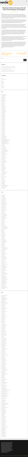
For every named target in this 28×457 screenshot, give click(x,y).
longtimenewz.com (3, 422)
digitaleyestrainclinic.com (4, 277)
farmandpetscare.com (4, 348)
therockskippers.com (3, 270)
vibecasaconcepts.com (4, 379)
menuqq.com (2, 442)
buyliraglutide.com (3, 110)
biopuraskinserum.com (4, 257)
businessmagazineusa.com (4, 382)
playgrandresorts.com (4, 432)
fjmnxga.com (3, 252)
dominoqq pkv (8, 442)
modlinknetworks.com (4, 421)
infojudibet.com (3, 305)
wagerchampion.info (3, 369)
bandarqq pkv (2, 450)
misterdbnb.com (3, 401)
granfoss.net (2, 271)
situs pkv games (10, 443)
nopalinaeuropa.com (3, 187)
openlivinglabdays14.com (4, 142)
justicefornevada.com (3, 345)
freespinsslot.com (3, 330)
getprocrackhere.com (3, 416)
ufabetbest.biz (3, 126)
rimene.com (2, 261)
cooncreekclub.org (3, 198)
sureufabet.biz (3, 127)
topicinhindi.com (3, 297)
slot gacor (2, 78)
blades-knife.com (3, 362)
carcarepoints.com (3, 160)
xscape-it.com (3, 146)
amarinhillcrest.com (3, 221)
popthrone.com (3, 309)
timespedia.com (3, 235)
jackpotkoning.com (3, 420)
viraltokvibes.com (3, 216)
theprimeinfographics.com (4, 395)
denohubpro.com (3, 361)
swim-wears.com (3, 206)
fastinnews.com (3, 417)
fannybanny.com (3, 418)
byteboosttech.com (3, 106)
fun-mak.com (3, 399)
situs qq (3, 443)
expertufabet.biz (3, 115)
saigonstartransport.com (4, 253)
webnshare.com (3, 341)
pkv (1, 80)
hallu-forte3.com (3, 268)
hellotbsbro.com (3, 347)
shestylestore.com (3, 435)
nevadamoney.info (3, 260)
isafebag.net (2, 224)
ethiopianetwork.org (3, 343)
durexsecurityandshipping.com (5, 150)
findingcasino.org (3, 365)
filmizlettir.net (3, 196)
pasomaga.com (3, 184)
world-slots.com (3, 310)
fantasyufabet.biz (3, 116)
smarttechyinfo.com (3, 325)
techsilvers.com (3, 164)
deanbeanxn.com (3, 307)
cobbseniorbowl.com (3, 148)
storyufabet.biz (3, 129)
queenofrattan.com (3, 359)
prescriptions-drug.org (4, 214)
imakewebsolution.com (4, 311)
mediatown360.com (3, 276)
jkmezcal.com (3, 402)
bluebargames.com (3, 202)
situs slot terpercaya (7, 445)
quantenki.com (3, 381)
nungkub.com (3, 179)
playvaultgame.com (3, 431)
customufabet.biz (3, 128)
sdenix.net (2, 220)
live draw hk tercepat (3, 79)
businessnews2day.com (4, 385)
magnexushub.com (3, 107)
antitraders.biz (3, 144)
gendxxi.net (2, 376)
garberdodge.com (3, 205)
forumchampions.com (4, 201)
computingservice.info (4, 349)
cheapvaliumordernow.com (4, 396)
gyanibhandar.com (3, 112)
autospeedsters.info (3, 368)
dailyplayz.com (3, 415)
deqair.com (2, 163)
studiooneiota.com (3, 364)
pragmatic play (3, 445)
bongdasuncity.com (3, 328)
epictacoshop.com (3, 256)
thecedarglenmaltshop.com (4, 295)
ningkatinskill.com (3, 165)
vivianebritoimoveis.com (4, 217)
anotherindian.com (3, 180)
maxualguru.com (3, 327)
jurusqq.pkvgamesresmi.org (4, 452)
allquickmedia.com (3, 239)
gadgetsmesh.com (3, 344)
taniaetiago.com (3, 182)
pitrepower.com (3, 275)
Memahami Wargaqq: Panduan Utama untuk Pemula (7, 71)
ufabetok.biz (2, 132)
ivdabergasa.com (3, 152)
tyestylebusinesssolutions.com (5, 404)
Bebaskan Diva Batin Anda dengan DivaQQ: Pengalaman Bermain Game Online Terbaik (6, 54)
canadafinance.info (3, 259)
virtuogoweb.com (3, 108)
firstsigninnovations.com (4, 204)
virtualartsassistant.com (4, 394)
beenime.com (3, 397)
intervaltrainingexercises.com (4, 403)
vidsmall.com (2, 384)
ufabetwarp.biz (3, 113)
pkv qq (5, 442)
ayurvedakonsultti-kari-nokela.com (5, 143)
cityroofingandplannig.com (4, 151)
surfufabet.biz (3, 125)
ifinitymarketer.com (3, 419)
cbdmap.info (2, 306)
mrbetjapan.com (3, 243)
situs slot (8, 450)
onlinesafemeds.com (3, 111)
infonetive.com (3, 255)
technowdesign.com (3, 149)
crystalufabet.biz (3, 131)
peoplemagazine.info (3, 95)
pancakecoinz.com (3, 313)
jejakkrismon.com (3, 236)
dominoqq (2, 87)
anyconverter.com (3, 234)
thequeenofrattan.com (4, 360)
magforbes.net (3, 218)
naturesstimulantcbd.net (4, 186)
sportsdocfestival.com (4, 434)
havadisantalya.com (3, 98)
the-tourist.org (3, 222)
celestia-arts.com (3, 200)
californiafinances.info (4, 258)
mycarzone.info (3, 378)
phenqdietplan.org (3, 169)
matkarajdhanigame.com (4, 308)
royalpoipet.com (3, 405)
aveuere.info (2, 332)
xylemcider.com (3, 181)
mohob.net (2, 323)
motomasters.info (3, 377)
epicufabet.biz (3, 130)
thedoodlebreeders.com (4, 161)
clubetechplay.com (3, 413)
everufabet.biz (3, 133)
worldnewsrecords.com (4, 386)
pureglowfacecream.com (4, 241)
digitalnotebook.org (3, 326)
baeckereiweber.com (3, 94)
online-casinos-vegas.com (4, 279)
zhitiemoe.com (3, 178)
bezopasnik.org (3, 251)
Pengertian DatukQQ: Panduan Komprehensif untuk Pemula (8, 66)
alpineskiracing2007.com (4, 273)
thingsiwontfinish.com (4, 436)
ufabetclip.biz (3, 114)
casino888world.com (3, 400)
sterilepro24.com (3, 387)
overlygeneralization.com (4, 342)
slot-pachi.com (3, 329)
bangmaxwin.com (3, 254)
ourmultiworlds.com (3, 197)
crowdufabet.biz (3, 134)
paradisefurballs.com (3, 331)
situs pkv (11, 445)
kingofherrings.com (3, 242)
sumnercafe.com (3, 170)
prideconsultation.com (4, 315)
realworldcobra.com (3, 366)
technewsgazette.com (4, 240)
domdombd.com (3, 414)
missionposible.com (3, 278)
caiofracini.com (3, 350)
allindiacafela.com (3, 272)
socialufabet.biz (3, 124)
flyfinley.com (2, 314)
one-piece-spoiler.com (4, 363)
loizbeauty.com (3, 233)
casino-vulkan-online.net (4, 274)
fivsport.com (2, 166)
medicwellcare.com (3, 383)
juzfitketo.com (3, 183)
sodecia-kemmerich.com (4, 398)
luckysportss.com (3, 423)
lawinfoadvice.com (3, 168)
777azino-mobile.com (3, 147)
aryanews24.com (3, 145)
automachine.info (3, 367)
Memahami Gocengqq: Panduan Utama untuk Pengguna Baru (8, 67)
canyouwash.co (3, 97)
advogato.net (3, 223)
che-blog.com (3, 312)
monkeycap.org (3, 219)
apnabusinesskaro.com (4, 287)
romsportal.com (3, 433)
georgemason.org (3, 296)
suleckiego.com (3, 288)
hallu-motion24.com (3, 269)
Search (2, 58)
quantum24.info (3, 380)
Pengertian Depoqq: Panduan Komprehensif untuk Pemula (8, 70)
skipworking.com (3, 232)
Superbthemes (25, 455)
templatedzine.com (3, 167)
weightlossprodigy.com (4, 324)
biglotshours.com (3, 109)
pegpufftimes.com (3, 199)
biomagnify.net (3, 188)
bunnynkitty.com (3, 250)
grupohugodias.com (3, 162)
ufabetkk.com (3, 238)
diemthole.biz (3, 237)
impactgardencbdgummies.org (5, 185)
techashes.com (3, 96)
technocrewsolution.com (4, 215)
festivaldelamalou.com (4, 203)
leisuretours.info (3, 346)
